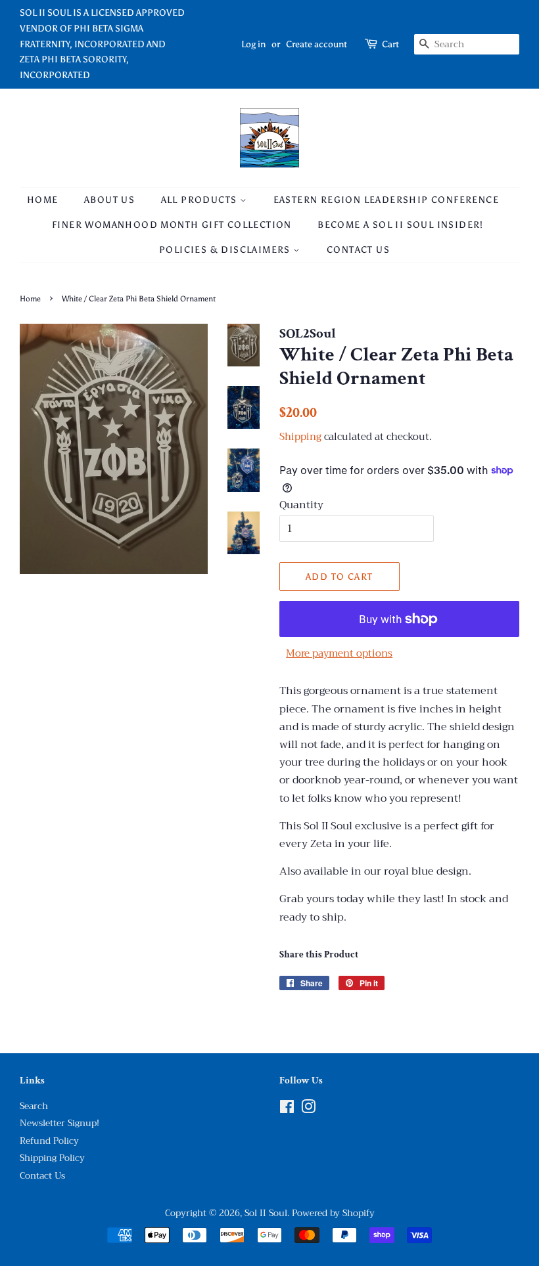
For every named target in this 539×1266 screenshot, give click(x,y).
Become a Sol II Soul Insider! (400, 224)
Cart (390, 44)
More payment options (339, 653)
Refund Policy (49, 1140)
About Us (109, 200)
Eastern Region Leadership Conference (386, 200)
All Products (200, 200)
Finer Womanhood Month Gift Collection (172, 224)
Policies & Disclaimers (226, 249)
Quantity (301, 505)
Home (43, 200)
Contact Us (358, 249)
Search (34, 1106)
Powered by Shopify (333, 1213)
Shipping (300, 436)
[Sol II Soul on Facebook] (286, 1109)
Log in (253, 44)
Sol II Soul (266, 1213)
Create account (316, 44)
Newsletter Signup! (59, 1123)
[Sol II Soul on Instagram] (308, 1109)
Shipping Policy (52, 1158)
